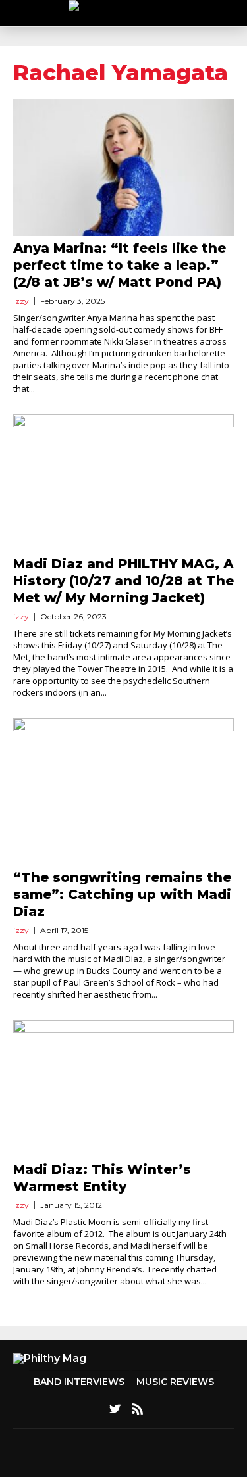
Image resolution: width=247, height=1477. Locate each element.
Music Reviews (175, 1382)
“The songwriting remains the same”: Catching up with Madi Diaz (122, 894)
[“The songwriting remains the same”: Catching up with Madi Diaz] (123, 791)
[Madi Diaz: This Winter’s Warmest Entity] (123, 1088)
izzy (21, 301)
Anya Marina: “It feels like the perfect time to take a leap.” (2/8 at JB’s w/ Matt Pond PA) (119, 265)
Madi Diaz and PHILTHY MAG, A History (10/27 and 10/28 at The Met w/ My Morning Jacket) (123, 581)
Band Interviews (79, 1382)
